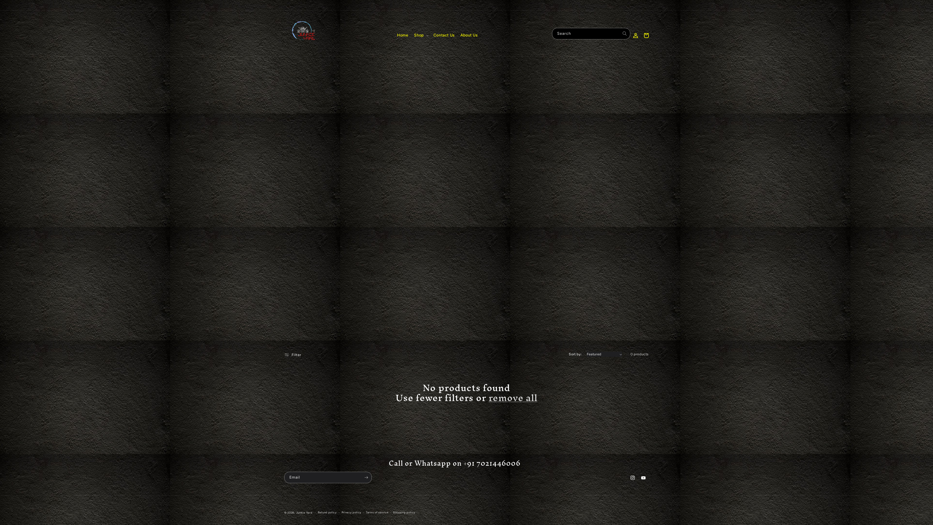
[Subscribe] (366, 477)
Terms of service (377, 512)
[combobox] (591, 33)
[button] (420, 35)
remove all (513, 398)
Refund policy (327, 512)
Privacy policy (351, 512)
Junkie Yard (304, 512)
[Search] (624, 33)
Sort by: (575, 354)
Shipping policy (404, 512)
